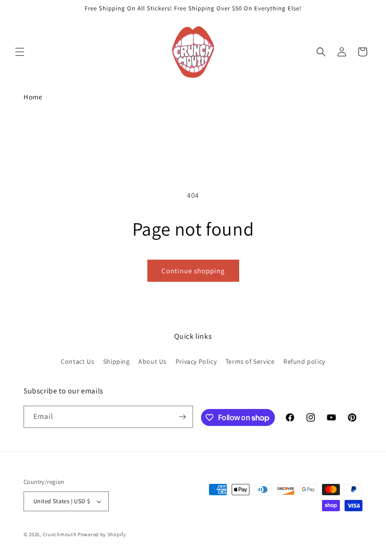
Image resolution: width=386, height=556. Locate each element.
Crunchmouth (60, 534)
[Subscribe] (182, 417)
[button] (19, 51)
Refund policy (304, 361)
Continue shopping (193, 270)
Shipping (116, 361)
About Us (152, 361)
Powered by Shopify (102, 534)
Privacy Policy (196, 361)
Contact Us (77, 361)
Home (33, 96)
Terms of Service (250, 361)
